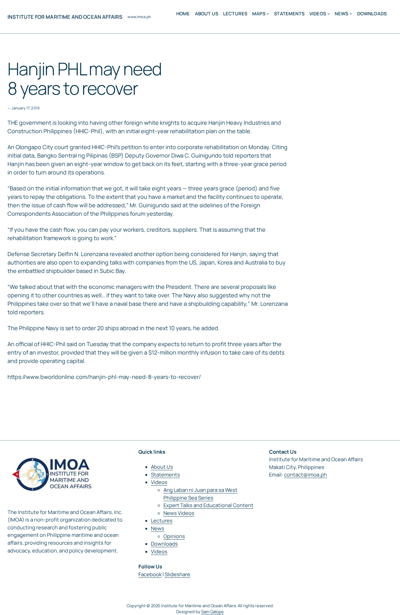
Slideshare (177, 574)
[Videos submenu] (328, 13)
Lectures (161, 520)
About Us (162, 466)
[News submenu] (350, 13)
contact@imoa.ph (305, 474)
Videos (159, 482)
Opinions (174, 536)
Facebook (150, 574)
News (157, 528)
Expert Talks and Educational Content (208, 505)
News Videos (178, 513)
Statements (165, 474)
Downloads (164, 543)
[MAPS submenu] (267, 13)
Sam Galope (212, 611)
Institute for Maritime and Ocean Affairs (65, 16)
